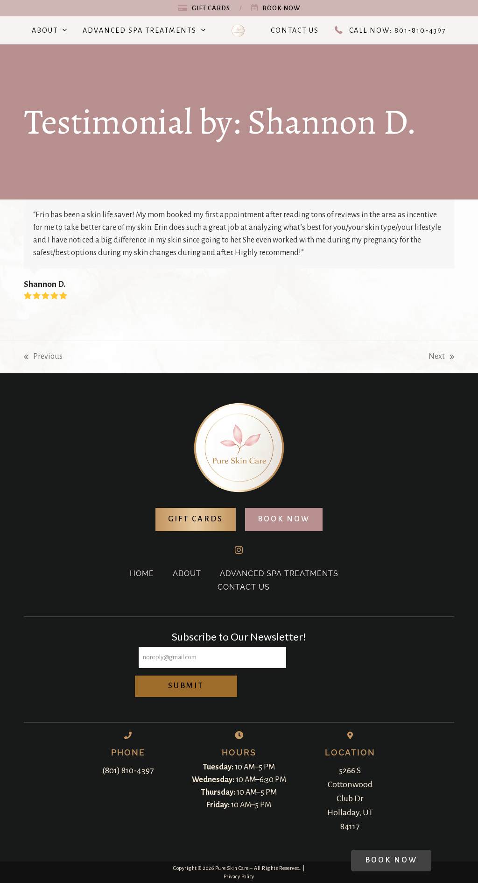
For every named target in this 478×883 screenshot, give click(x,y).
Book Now (281, 8)
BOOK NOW (284, 519)
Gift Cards (211, 8)
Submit (186, 686)
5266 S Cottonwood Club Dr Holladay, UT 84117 (350, 798)
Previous (43, 357)
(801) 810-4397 (128, 770)
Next (437, 357)
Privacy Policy (239, 876)
